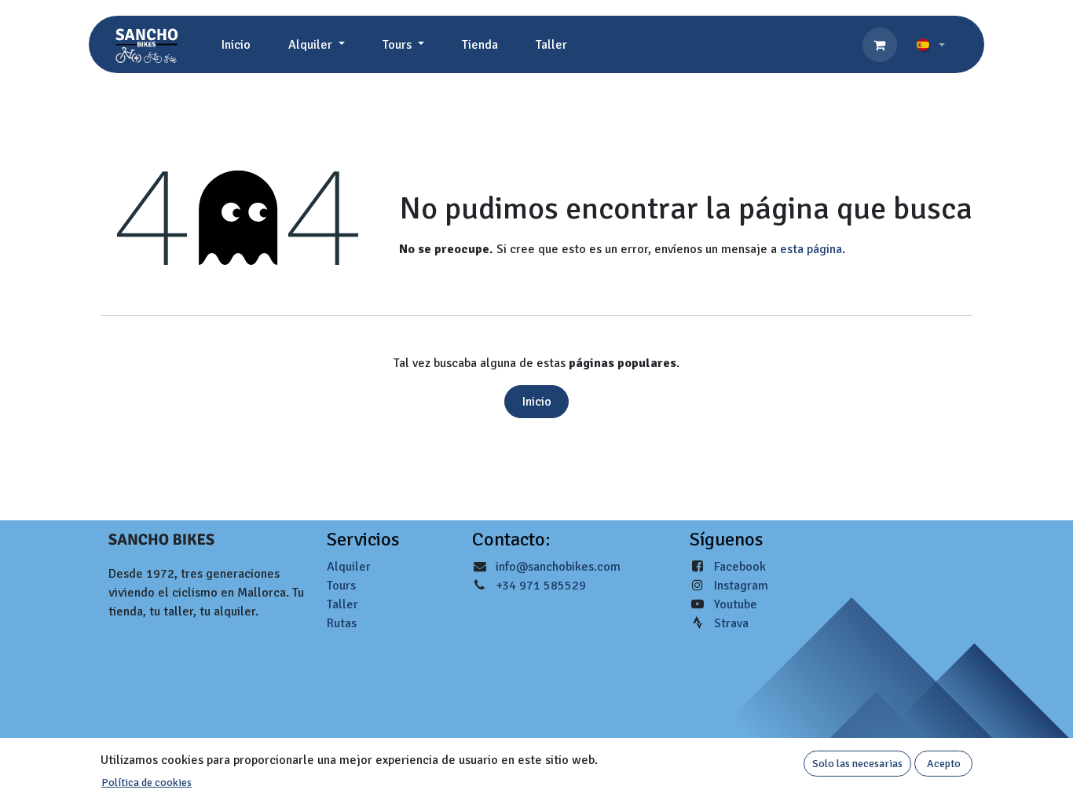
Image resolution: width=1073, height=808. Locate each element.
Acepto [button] (944, 763)
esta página (811, 249)
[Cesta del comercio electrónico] (879, 45)
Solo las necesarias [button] (857, 763)
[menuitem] (236, 45)
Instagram (741, 585)
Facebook (740, 567)
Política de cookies (146, 782)
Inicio (536, 402)
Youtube (735, 604)
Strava (731, 623)
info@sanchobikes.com (558, 567)
